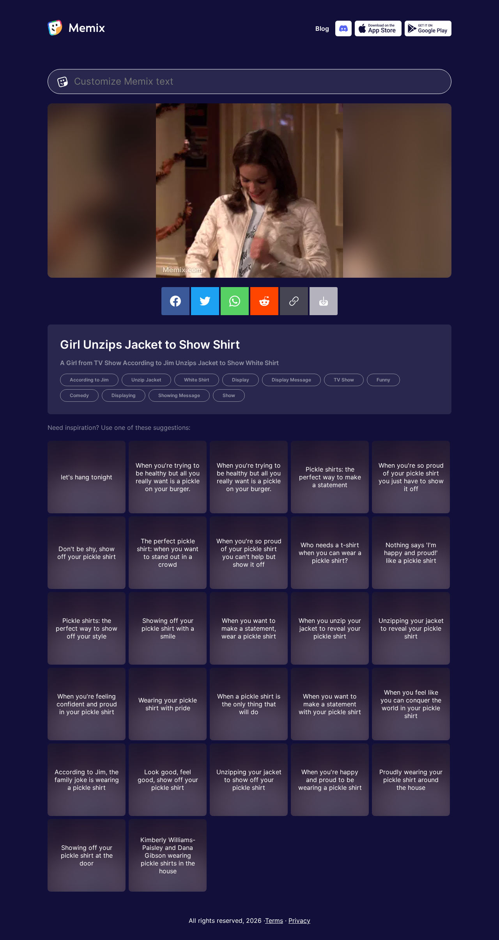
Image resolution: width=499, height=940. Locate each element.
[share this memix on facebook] (175, 301)
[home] (76, 28)
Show (229, 395)
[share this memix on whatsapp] (235, 301)
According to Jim (89, 380)
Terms (274, 920)
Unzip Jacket (146, 380)
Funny (383, 380)
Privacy (299, 920)
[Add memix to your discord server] (343, 28)
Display (240, 380)
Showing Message (179, 395)
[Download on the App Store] (378, 28)
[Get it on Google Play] (428, 28)
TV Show (344, 380)
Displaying (123, 395)
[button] (294, 301)
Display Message (291, 380)
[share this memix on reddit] (264, 301)
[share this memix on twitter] (205, 301)
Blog (322, 28)
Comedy (79, 395)
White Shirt (196, 380)
